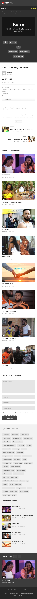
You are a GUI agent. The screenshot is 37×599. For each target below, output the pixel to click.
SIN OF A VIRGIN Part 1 (16, 484)
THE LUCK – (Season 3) (9, 311)
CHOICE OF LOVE (7, 284)
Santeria (5, 484)
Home (3, 12)
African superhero (17, 442)
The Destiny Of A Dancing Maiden (12, 202)
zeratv (14, 495)
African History (25, 434)
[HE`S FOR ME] (18, 163)
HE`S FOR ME (6, 175)
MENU (4, 8)
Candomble (21, 445)
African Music (6, 442)
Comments (14, 429)
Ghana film (18, 456)
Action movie (6, 434)
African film (15, 434)
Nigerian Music (28, 463)
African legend (6, 438)
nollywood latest (21, 470)
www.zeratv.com (24, 491)
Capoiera (29, 445)
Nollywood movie (7, 473)
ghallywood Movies (7, 456)
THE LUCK (5, 365)
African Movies (28, 438)
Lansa (24, 459)
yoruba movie (6, 495)
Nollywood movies (18, 473)
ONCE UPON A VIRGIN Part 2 (10, 481)
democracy (16, 449)
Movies (9, 12)
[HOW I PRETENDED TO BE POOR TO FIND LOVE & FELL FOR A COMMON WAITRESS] (18, 131)
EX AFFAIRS (5, 229)
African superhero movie (9, 445)
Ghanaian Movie (27, 456)
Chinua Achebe (7, 449)
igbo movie (17, 459)
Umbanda (5, 491)
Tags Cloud (6, 429)
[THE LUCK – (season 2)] (18, 327)
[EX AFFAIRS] (18, 218)
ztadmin (9, 72)
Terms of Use (14, 593)
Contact (21, 596)
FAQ (14, 596)
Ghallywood (20, 452)
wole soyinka (13, 491)
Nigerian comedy (7, 463)
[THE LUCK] (18, 354)
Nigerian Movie (18, 463)
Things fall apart (21, 488)
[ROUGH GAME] (18, 245)
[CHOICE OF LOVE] (18, 272)
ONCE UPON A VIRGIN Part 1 (10, 477)
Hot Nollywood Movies (18, 12)
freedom (24, 449)
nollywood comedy (15, 466)
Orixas (22, 481)
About (5, 593)
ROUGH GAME (6, 256)
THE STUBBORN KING (8, 488)
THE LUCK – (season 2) (9, 338)
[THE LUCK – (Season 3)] (18, 299)
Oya (27, 481)
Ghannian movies (7, 459)
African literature (17, 438)
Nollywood (5, 466)
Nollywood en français (8, 470)
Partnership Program (27, 593)
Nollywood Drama (22, 89)
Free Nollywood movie (8, 452)
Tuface (29, 488)
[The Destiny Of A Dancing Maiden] (18, 190)
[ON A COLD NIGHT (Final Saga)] (18, 141)
